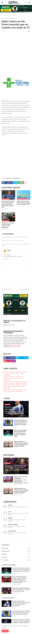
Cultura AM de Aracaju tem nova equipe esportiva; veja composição (8, 225)
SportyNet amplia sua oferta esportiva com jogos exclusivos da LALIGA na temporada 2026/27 (21, 444)
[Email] (22, 182)
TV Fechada (16, 560)
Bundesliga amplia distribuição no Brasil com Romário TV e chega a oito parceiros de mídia (21, 589)
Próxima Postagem (24, 289)
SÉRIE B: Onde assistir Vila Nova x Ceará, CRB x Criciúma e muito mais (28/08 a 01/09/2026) (15, 382)
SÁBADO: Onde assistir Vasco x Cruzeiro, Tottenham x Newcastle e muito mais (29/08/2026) (14, 378)
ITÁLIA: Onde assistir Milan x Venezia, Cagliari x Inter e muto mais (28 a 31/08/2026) (15, 390)
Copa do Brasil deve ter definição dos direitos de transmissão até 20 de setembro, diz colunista (20, 422)
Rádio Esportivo (16, 178)
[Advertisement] (16, 50)
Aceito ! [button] (5, 631)
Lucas (9, 250)
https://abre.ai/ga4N (16, 346)
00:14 (8, 252)
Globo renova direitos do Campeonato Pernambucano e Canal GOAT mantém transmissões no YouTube (21, 480)
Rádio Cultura (13, 18)
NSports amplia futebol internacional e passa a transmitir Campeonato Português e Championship (21, 603)
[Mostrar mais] (26, 182)
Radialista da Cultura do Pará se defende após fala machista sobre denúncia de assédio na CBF (8, 204)
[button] (2, 2)
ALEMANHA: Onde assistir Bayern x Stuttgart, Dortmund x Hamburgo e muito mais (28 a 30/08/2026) (15, 386)
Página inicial (5, 18)
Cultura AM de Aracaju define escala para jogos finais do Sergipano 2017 (23, 202)
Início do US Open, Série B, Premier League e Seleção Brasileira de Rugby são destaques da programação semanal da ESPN (19, 579)
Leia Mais (4, 627)
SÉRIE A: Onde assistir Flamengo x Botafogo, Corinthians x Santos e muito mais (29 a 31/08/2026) (15, 373)
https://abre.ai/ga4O (15, 345)
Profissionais (16, 548)
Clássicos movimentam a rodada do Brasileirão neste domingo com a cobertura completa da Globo (20, 433)
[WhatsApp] (18, 182)
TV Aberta (16, 557)
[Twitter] (15, 182)
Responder (6, 259)
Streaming (16, 554)
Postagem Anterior (7, 289)
